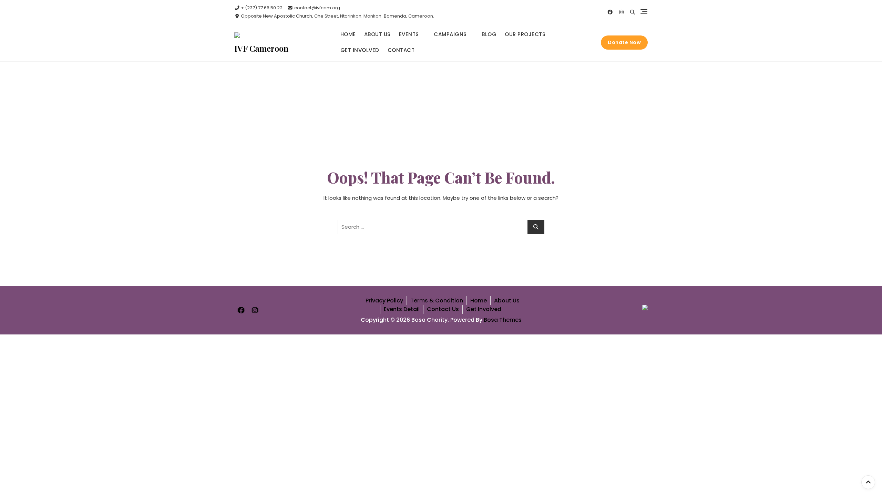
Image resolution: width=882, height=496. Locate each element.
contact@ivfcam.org (316, 7)
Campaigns (450, 34)
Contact (401, 50)
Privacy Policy (384, 300)
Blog (489, 34)
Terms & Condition (436, 300)
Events (409, 34)
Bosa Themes (503, 320)
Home (348, 34)
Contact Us (443, 309)
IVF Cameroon (261, 48)
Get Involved (359, 50)
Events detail (402, 309)
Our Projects (525, 34)
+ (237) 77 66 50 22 (261, 7)
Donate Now (624, 42)
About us (377, 34)
